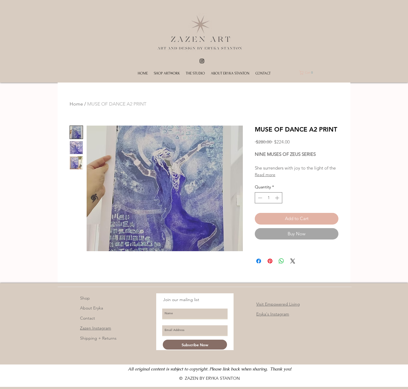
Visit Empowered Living (278, 304)
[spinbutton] (268, 198)
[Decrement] (259, 198)
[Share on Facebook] (258, 261)
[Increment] (277, 198)
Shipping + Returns (98, 338)
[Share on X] (292, 261)
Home (76, 104)
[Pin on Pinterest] (270, 261)
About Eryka (91, 308)
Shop (85, 298)
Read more (265, 174)
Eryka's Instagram (272, 314)
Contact (87, 318)
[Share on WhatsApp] (281, 261)
